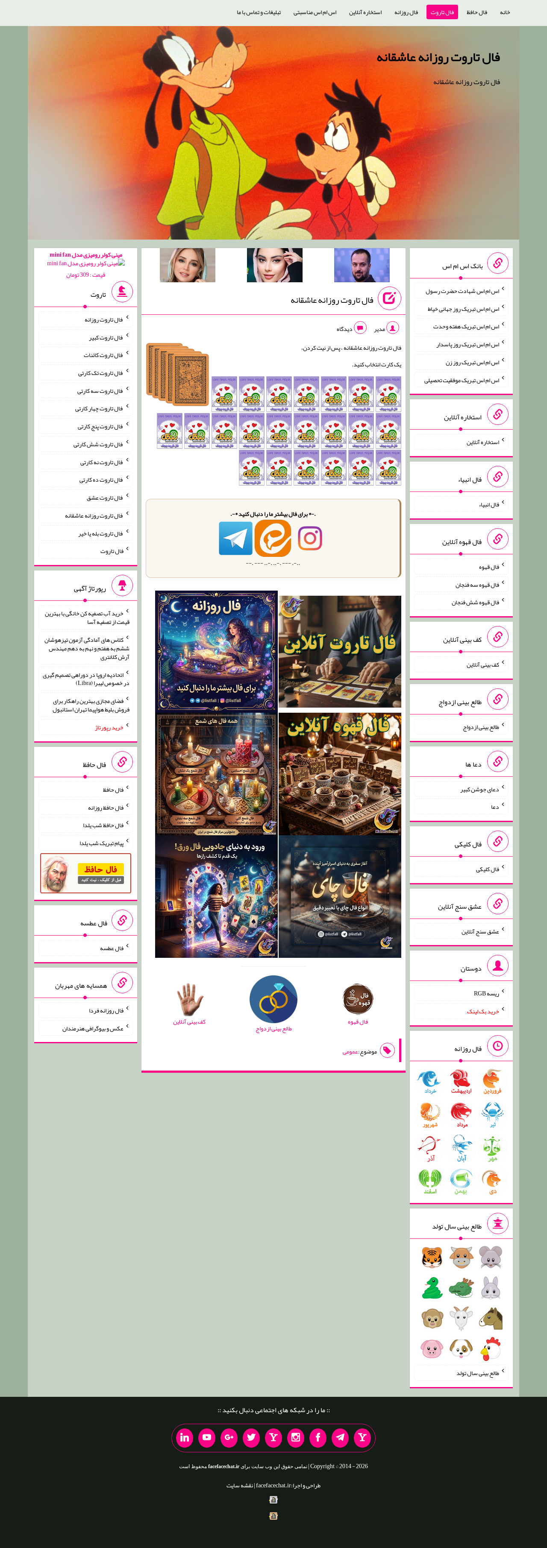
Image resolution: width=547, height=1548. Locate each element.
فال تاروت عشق (105, 497)
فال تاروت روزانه (104, 319)
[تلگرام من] (340, 1438)
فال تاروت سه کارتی (100, 390)
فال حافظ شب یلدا (103, 825)
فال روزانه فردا (106, 1010)
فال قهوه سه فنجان (477, 584)
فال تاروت (442, 12)
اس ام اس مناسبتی (315, 12)
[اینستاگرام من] (295, 1438)
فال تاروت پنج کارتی (101, 426)
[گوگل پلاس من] (229, 1438)
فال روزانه (406, 12)
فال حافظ (477, 12)
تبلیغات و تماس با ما (259, 12)
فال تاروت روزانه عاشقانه (438, 57)
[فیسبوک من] (317, 1438)
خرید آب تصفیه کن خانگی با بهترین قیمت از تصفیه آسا (87, 617)
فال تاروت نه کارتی (102, 462)
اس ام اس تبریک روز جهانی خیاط (463, 308)
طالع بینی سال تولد (477, 1373)
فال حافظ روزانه (106, 807)
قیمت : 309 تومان (86, 265)
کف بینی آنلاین (483, 664)
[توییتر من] (251, 1438)
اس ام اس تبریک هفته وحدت (466, 326)
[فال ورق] (216, 898)
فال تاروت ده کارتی (101, 480)
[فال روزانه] (216, 653)
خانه (505, 12)
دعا (495, 807)
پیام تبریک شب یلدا (101, 843)
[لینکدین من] (184, 1438)
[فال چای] (340, 898)
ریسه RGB (486, 993)
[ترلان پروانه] (275, 267)
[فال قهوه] (340, 776)
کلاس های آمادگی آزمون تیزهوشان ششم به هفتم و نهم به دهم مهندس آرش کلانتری (86, 648)
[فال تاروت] (340, 653)
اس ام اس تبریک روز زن (472, 362)
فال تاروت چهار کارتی (99, 408)
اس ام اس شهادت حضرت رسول (462, 291)
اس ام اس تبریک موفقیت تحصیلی (461, 380)
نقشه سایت (239, 1485)
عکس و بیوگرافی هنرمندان (93, 1028)
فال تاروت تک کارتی (101, 373)
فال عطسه (112, 948)
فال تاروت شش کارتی (99, 444)
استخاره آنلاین (365, 12)
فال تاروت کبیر (106, 337)
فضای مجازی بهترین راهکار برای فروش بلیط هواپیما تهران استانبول (91, 705)
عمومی (350, 1051)
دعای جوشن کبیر (479, 789)
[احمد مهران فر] (362, 267)
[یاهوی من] (362, 1438)
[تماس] (273, 1438)
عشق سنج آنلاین (480, 931)
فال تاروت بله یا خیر (101, 533)
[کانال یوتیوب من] (206, 1438)
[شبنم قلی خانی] (187, 267)
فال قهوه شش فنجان (475, 602)
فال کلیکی (487, 869)
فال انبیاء (489, 504)
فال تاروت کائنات (104, 355)
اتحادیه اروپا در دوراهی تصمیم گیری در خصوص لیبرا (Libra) (86, 678)
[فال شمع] (216, 776)
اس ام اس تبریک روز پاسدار (467, 344)
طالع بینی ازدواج (481, 727)
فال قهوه (489, 567)
